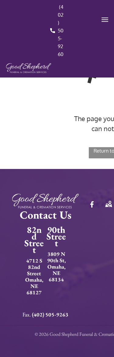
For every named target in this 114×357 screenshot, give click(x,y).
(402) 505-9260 (61, 30)
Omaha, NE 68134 (56, 273)
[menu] (105, 20)
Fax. (26, 314)
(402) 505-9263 (50, 314)
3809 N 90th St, (56, 257)
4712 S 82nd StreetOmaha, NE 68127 (34, 276)
